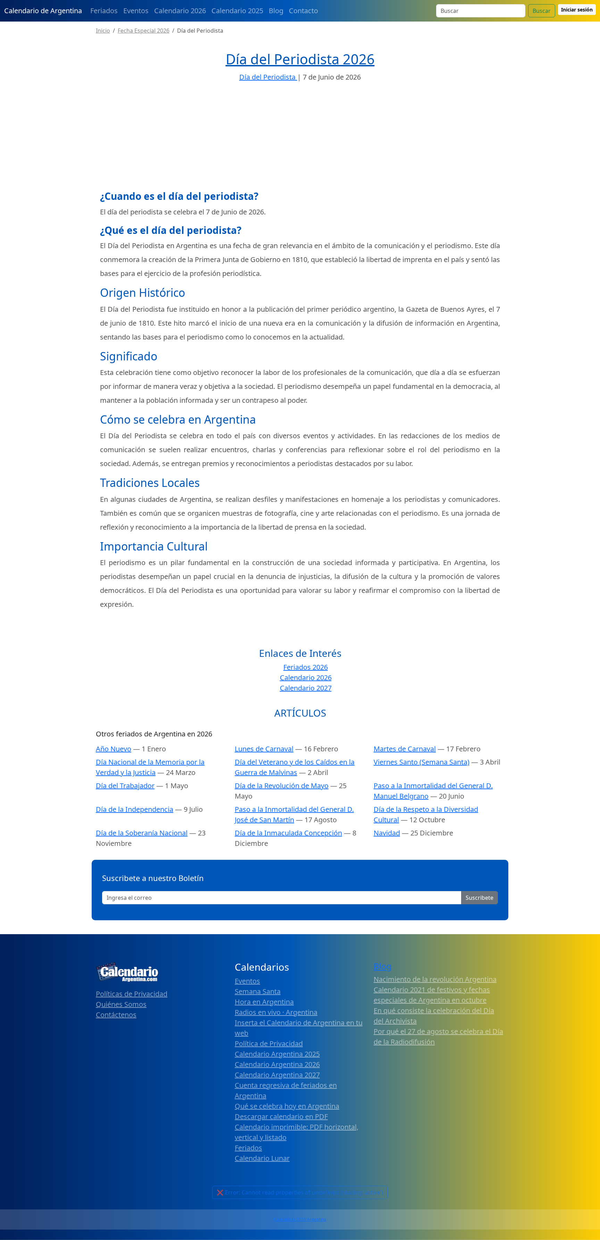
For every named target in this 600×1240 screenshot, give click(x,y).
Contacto (303, 10)
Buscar (542, 11)
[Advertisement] (300, 138)
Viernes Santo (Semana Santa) (421, 762)
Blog (276, 10)
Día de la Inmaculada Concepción (288, 833)
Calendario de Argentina (43, 10)
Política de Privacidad (269, 1043)
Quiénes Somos (121, 1004)
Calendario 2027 (306, 688)
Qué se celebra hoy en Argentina (287, 1106)
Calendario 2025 (237, 10)
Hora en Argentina (264, 1001)
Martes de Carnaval (405, 748)
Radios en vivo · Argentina (276, 1012)
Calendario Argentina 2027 (277, 1074)
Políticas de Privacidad (131, 993)
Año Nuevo (113, 748)
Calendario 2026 (180, 10)
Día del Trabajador (125, 785)
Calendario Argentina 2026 (277, 1064)
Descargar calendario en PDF (281, 1116)
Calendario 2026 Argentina (300, 1219)
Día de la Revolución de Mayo (281, 785)
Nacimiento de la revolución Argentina (435, 979)
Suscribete (479, 898)
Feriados (104, 10)
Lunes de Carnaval (264, 748)
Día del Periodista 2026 (300, 58)
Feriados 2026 (305, 667)
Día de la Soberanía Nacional (142, 833)
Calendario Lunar (262, 1158)
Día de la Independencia (134, 809)
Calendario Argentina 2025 (277, 1054)
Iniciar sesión (577, 9)
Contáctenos (116, 1014)
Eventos (136, 10)
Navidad (387, 833)
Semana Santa (258, 991)
